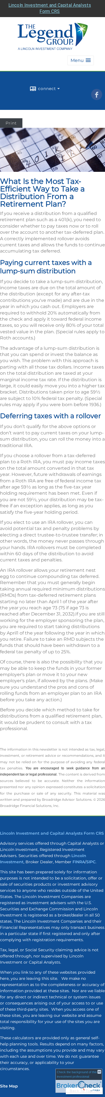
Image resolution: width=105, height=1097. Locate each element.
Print (11, 123)
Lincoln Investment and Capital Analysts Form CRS (52, 833)
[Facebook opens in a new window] (96, 98)
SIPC (90, 861)
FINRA (79, 861)
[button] (80, 60)
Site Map (9, 1086)
